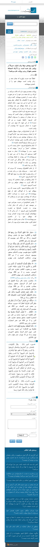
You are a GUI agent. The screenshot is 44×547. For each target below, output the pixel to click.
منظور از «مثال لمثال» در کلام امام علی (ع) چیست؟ (22, 528)
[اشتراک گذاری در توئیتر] (26, 57)
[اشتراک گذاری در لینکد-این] (32, 57)
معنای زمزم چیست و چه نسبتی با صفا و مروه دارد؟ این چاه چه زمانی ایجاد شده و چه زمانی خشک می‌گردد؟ (22, 519)
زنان (30, 51)
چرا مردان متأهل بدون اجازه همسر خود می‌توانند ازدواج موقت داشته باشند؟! (22, 512)
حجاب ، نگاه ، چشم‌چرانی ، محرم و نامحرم (25, 45)
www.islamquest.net (13, 10)
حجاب (18, 40)
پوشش (21, 51)
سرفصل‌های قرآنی (19, 48)
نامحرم (26, 51)
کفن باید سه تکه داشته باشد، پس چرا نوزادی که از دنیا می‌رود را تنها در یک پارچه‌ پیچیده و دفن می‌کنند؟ (22, 466)
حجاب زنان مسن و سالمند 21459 (20, 278)
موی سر (15, 51)
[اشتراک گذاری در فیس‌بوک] (23, 57)
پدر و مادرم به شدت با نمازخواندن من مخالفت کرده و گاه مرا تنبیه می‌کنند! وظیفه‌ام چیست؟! (22, 475)
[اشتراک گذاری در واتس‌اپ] (35, 57)
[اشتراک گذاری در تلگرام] (29, 57)
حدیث (23, 40)
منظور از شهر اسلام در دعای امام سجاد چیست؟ (22, 480)
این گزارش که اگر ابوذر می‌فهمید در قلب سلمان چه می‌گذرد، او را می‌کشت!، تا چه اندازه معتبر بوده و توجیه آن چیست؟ (22, 457)
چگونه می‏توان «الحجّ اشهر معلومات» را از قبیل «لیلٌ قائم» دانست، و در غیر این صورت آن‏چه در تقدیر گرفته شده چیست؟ (22, 535)
